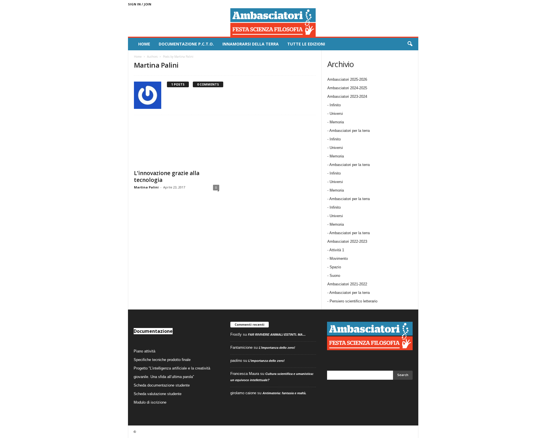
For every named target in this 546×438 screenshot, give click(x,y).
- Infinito (334, 105)
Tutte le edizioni (306, 44)
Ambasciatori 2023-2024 (347, 96)
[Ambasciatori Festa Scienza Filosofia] (273, 22)
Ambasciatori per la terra (349, 292)
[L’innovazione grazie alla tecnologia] (176, 143)
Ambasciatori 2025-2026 (347, 79)
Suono (335, 275)
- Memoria (335, 122)
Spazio (335, 267)
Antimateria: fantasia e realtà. (284, 393)
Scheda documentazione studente (162, 385)
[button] (410, 44)
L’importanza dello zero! (277, 347)
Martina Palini (146, 187)
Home (144, 44)
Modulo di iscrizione (150, 402)
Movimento (339, 258)
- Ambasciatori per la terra (348, 130)
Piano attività (144, 351)
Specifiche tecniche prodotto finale (162, 360)
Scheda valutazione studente (157, 394)
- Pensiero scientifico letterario (352, 301)
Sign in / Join (139, 4)
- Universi (335, 113)
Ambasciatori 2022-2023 (347, 241)
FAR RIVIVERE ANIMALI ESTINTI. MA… (277, 334)
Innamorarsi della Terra (250, 44)
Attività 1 (336, 250)
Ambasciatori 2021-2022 (347, 284)
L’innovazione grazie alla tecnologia (166, 176)
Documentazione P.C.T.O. (186, 44)
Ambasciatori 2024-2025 (347, 88)
